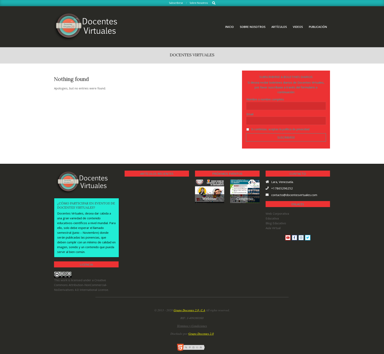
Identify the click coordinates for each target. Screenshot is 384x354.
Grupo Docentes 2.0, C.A (189, 310)
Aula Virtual (273, 228)
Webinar (209, 198)
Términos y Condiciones (192, 326)
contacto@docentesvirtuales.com (294, 195)
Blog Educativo (276, 223)
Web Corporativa (277, 213)
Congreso (244, 198)
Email (249, 114)
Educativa (272, 218)
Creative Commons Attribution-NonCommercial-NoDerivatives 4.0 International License (81, 285)
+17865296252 (282, 188)
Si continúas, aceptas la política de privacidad (279, 129)
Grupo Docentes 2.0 (201, 334)
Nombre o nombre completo (265, 99)
